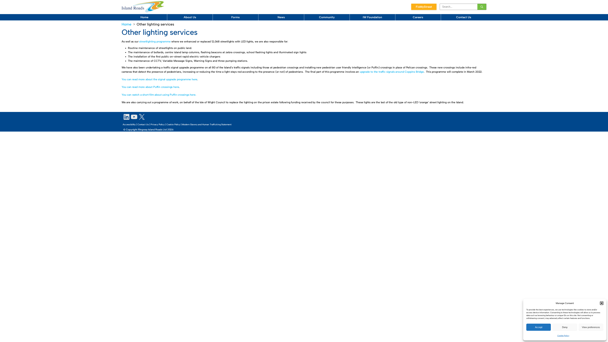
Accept (538, 327)
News (281, 17)
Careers (418, 17)
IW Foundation (372, 17)
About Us (190, 17)
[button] (601, 303)
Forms (235, 17)
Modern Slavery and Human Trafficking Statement (206, 124)
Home (144, 17)
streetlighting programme (155, 41)
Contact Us (463, 17)
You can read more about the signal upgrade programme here (159, 79)
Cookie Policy (563, 336)
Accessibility (129, 124)
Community (327, 17)
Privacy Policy (158, 124)
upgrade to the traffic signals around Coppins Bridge (392, 71)
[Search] (481, 7)
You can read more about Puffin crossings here (150, 87)
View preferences (591, 327)
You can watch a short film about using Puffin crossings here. (159, 94)
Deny (565, 327)
